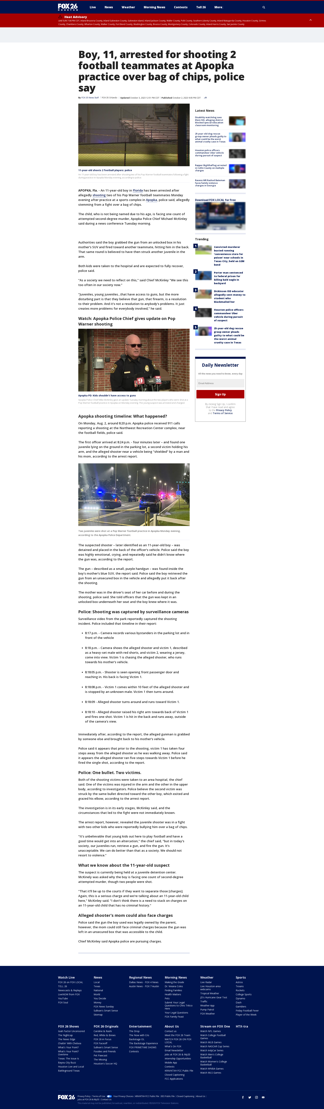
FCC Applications (174, 1078)
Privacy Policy (224, 410)
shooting (99, 195)
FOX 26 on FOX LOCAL (70, 982)
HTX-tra (242, 1026)
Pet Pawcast (100, 1055)
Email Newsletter (174, 1050)
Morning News (176, 977)
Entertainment (140, 1026)
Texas (97, 986)
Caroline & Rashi (103, 1031)
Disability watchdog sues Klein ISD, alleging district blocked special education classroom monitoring (209, 121)
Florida (138, 190)
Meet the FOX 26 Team (177, 1035)
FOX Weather (207, 1013)
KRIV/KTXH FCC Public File (179, 1070)
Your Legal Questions (176, 1012)
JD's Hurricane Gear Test (213, 997)
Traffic (203, 1001)
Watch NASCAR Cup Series (214, 1046)
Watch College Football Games (213, 1037)
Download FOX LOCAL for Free (215, 200)
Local (97, 982)
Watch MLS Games (210, 1072)
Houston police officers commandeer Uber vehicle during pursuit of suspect (209, 153)
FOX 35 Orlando (109, 97)
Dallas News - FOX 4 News (143, 982)
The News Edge (66, 1039)
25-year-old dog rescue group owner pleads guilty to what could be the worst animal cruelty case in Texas (210, 137)
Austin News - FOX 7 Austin (144, 986)
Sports (241, 977)
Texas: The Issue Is (68, 1058)
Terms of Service (223, 413)
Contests (134, 1051)
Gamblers (241, 1006)
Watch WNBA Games (212, 1068)
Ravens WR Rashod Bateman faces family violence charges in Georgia (210, 183)
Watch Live (66, 977)
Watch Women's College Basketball (213, 1063)
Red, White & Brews (105, 1035)
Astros (239, 982)
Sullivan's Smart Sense (106, 1010)
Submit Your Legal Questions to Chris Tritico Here (179, 1005)
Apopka (151, 200)
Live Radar (206, 982)
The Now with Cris (139, 1035)
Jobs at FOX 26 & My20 (177, 1054)
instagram (256, 1097)
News (98, 977)
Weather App (207, 1005)
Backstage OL (136, 1039)
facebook (243, 1097)
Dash (238, 1002)
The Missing (100, 1059)
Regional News (140, 977)
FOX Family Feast (174, 1016)
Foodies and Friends (105, 1051)
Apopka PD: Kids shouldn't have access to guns (107, 395)
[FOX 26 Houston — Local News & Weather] (69, 7)
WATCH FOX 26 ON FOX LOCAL (178, 1041)
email (263, 1097)
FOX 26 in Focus (102, 1039)
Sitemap (98, 1014)
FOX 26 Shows (68, 1026)
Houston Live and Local (71, 1066)
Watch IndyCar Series (211, 1050)
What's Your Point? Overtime (68, 1053)
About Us (172, 1026)
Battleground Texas (69, 1070)
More (218, 7)
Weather (206, 977)
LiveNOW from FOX (69, 994)
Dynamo (240, 998)
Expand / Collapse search (264, 7)
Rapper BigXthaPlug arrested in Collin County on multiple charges (211, 168)
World (97, 994)
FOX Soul (63, 1002)
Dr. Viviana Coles (174, 986)
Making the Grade (174, 982)
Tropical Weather (209, 993)
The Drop (134, 1031)
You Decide (100, 998)
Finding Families (173, 990)
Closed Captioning (174, 1074)
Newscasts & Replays (70, 990)
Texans (240, 986)
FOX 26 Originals (106, 1026)
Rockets (240, 990)
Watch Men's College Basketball (211, 1056)
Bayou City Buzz (67, 1062)
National (98, 990)
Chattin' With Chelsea (69, 1043)
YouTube (63, 998)
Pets (167, 998)
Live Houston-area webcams (210, 988)
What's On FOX (173, 1046)
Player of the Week (246, 1014)
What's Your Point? (68, 1047)
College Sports (244, 994)
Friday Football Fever (247, 1010)
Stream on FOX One (215, 1026)
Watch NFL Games (210, 1031)
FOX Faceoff (100, 1043)
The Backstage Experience (143, 1043)
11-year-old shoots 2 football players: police (105, 170)
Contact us (171, 1031)
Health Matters (173, 994)
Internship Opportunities (178, 1058)
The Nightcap (65, 1035)
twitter (249, 1097)
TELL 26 (62, 986)
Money (97, 1002)
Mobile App (171, 1062)
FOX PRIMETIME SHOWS (142, 1047)
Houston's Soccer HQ (105, 1063)
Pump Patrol (207, 1009)
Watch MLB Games (211, 1042)
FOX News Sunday (104, 1006)
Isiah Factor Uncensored (71, 1031)
